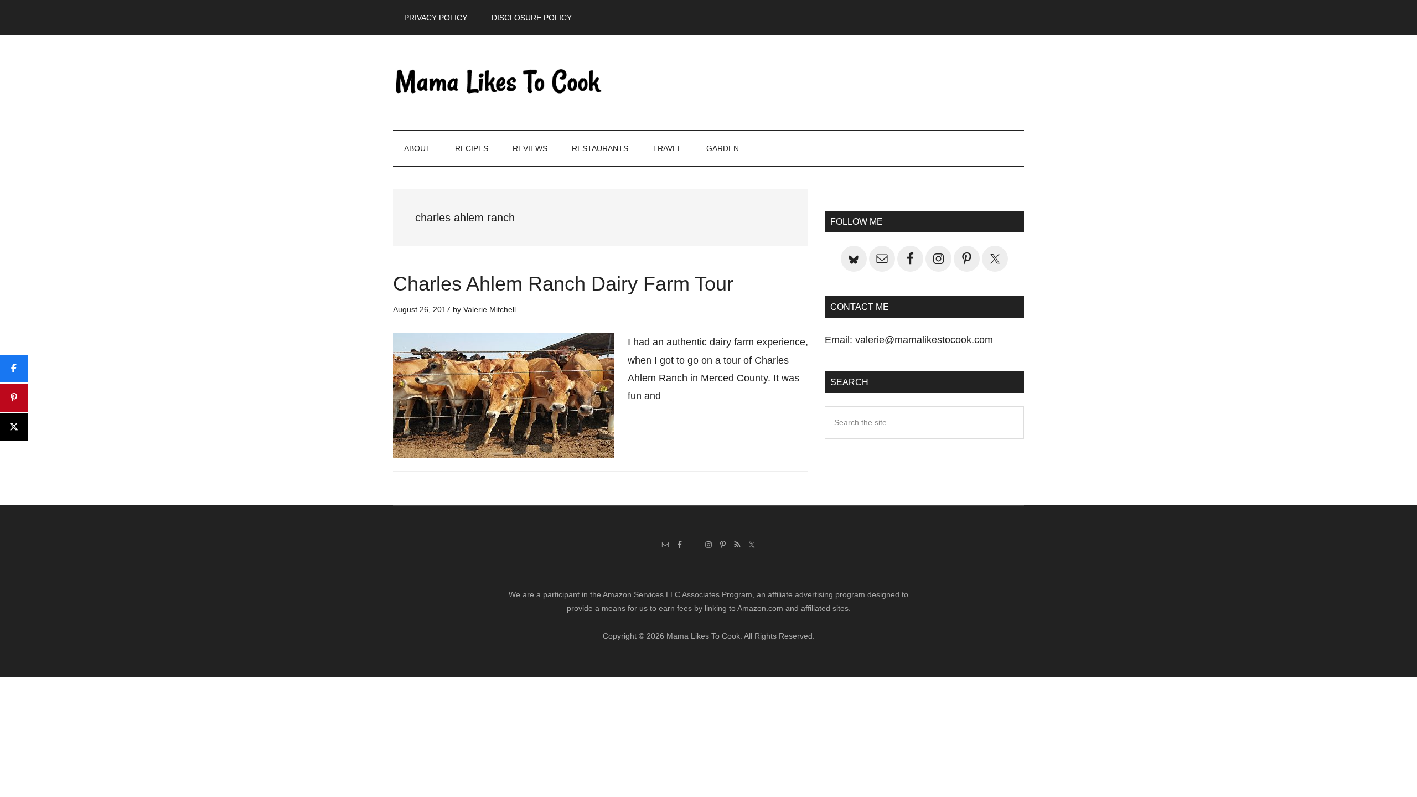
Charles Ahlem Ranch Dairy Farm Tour (563, 283)
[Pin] (14, 398)
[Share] (14, 368)
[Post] (14, 427)
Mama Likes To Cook (498, 82)
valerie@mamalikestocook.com (924, 339)
